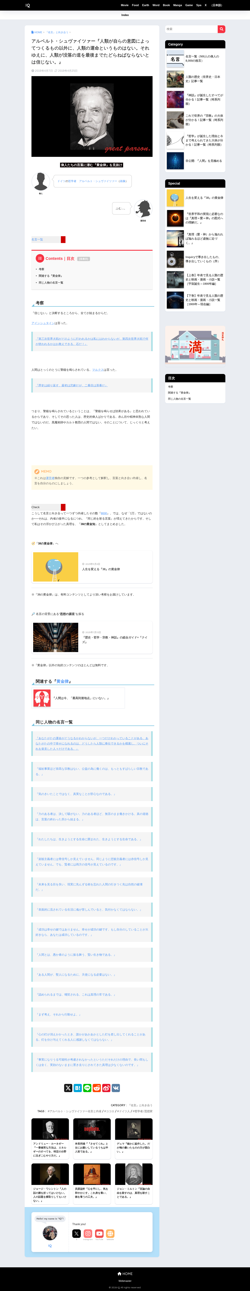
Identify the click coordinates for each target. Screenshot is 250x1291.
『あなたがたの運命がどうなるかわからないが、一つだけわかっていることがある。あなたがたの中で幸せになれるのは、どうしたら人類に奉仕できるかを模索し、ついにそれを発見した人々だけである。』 (92, 744)
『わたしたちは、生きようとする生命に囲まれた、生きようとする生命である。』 (89, 839)
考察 (41, 269)
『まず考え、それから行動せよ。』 (59, 1014)
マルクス (98, 369)
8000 (104, 513)
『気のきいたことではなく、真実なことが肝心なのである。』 (76, 794)
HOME (127, 1274)
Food (135, 5)
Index (125, 15)
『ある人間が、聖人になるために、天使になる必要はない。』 (76, 974)
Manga (177, 5)
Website (110, 1239)
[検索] (221, 29)
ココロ (110, 1111)
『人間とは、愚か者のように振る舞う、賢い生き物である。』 (76, 954)
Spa (198, 5)
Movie (125, 5)
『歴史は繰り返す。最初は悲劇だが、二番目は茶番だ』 (72, 385)
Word (156, 5)
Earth (145, 5)
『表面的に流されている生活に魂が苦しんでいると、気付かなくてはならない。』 (89, 909)
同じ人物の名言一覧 (51, 282)
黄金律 (62, 681)
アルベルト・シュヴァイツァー (98, 181)
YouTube (99, 1239)
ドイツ (61, 181)
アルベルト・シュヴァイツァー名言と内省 (75, 1111)
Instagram (88, 1239)
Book (166, 5)
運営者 (50, 478)
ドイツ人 (124, 1111)
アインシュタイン (43, 323)
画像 (122, 181)
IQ (28, 5)
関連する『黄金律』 (51, 275)
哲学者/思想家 (144, 1111)
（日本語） (217, 5)
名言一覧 (37, 239)
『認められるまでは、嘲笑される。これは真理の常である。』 (76, 994)
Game (189, 5)
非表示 (83, 258)
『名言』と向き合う (140, 1105)
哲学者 (72, 181)
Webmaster (125, 1281)
